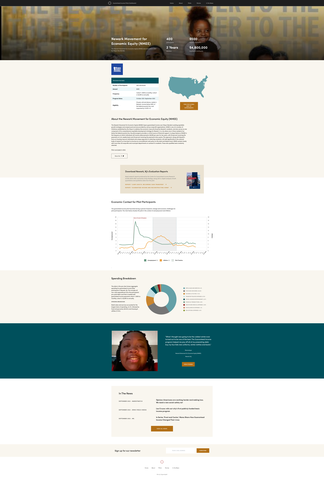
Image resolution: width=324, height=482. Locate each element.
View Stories (188, 364)
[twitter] (123, 156)
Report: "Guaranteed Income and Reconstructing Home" (147, 187)
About (181, 3)
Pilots (189, 3)
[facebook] (121, 156)
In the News (209, 3)
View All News (162, 428)
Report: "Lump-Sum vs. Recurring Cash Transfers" (144, 184)
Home (172, 3)
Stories (199, 3)
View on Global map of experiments (189, 106)
